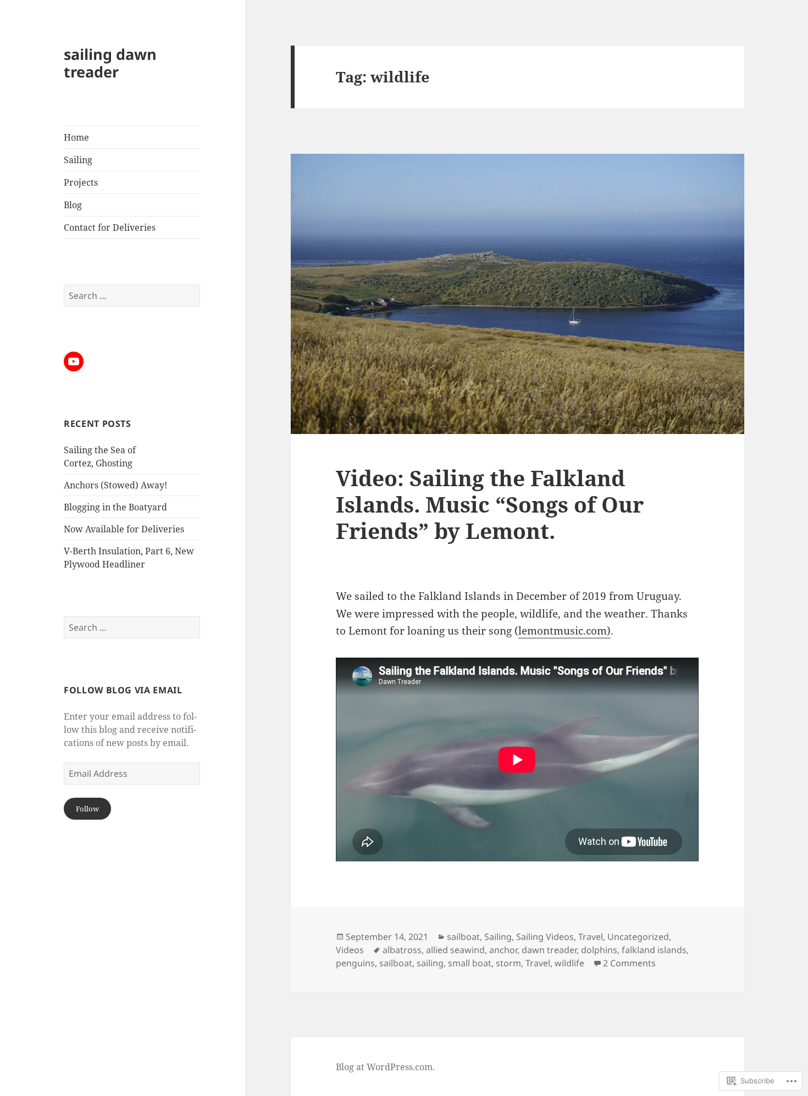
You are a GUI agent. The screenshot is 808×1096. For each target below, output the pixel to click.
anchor (503, 950)
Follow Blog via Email (123, 690)
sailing (430, 963)
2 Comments (629, 963)
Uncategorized (638, 937)
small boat (469, 963)
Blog (73, 205)
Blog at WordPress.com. (385, 1067)
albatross (402, 950)
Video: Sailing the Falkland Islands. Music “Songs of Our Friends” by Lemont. (490, 504)
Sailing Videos (545, 937)
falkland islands (654, 950)
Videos (350, 950)
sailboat (463, 937)
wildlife (569, 963)
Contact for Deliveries (110, 227)
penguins (355, 963)
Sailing (78, 160)
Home (76, 137)
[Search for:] (132, 296)
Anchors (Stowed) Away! (115, 485)
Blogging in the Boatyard (115, 507)
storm (508, 963)
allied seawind (455, 950)
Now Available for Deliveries (124, 529)
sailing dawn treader (110, 63)
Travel (590, 937)
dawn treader (549, 950)
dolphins (599, 950)
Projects (81, 182)
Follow (87, 809)
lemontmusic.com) (564, 631)
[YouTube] (74, 361)
